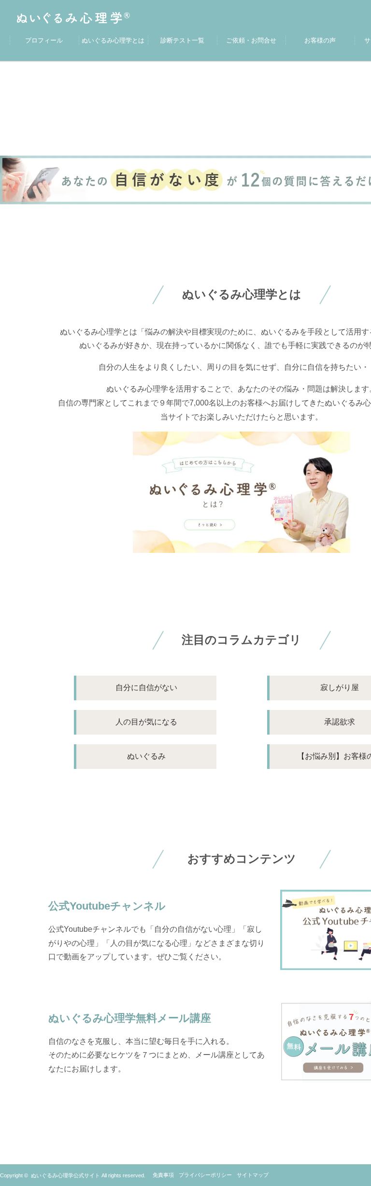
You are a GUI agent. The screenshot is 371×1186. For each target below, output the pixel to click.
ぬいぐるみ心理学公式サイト (65, 1175)
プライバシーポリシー (205, 1175)
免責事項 (163, 1175)
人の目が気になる (146, 722)
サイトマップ (253, 1175)
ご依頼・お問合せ (251, 40)
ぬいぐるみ (146, 756)
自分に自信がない (146, 687)
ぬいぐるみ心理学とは (113, 40)
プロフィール (44, 40)
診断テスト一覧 (182, 40)
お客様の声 (320, 40)
